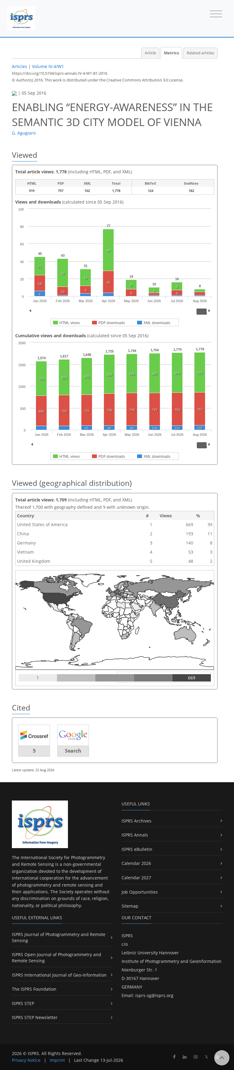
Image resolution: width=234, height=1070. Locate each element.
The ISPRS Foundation (34, 989)
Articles (19, 66)
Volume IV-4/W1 (48, 66)
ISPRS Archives (136, 821)
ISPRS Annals (135, 835)
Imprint (57, 1060)
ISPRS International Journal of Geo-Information (59, 975)
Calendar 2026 (136, 863)
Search (73, 750)
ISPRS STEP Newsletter (35, 1017)
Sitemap (130, 906)
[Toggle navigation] (216, 14)
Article (150, 53)
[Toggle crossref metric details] (34, 735)
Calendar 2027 (136, 877)
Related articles (200, 53)
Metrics (171, 53)
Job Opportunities (140, 892)
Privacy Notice (26, 1060)
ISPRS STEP (23, 1003)
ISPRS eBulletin (137, 849)
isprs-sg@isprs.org (154, 995)
